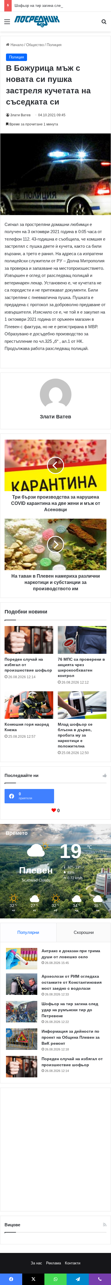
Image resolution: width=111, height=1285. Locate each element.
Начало (16, 45)
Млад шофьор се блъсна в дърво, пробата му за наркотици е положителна (75, 735)
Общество (35, 45)
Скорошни (84, 932)
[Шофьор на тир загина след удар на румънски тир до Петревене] (21, 1011)
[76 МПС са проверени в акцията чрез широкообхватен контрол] (82, 640)
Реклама (53, 1263)
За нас (36, 1263)
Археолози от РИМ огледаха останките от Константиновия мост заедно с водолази (72, 982)
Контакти (72, 1263)
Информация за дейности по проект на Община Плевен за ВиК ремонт (71, 1037)
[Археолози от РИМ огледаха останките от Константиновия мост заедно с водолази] (21, 984)
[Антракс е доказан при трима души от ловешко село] (21, 958)
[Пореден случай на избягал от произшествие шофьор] (29, 640)
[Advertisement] (55, 1149)
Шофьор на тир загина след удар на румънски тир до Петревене (70, 1009)
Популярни (28, 932)
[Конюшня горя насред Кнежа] (29, 705)
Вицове (12, 1224)
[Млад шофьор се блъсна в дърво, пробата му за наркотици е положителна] (82, 705)
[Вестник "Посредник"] (37, 21)
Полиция (54, 45)
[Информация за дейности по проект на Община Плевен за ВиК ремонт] (21, 1039)
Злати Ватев (20, 115)
